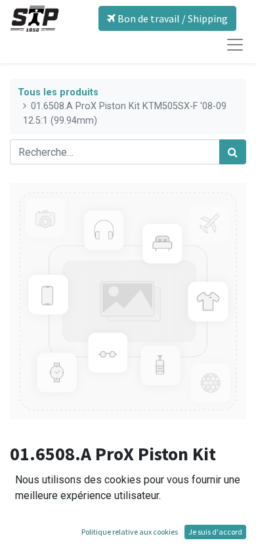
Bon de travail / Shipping (172, 18)
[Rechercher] (232, 151)
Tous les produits (58, 92)
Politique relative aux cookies (129, 532)
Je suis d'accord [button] (215, 532)
